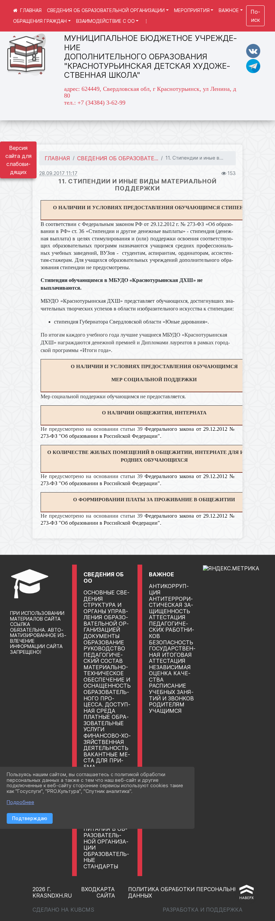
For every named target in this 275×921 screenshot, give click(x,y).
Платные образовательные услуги (106, 723)
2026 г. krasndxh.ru (52, 892)
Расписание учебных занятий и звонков (171, 691)
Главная (57, 158)
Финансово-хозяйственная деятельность (107, 741)
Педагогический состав (103, 658)
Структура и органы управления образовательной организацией (106, 617)
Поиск (255, 15)
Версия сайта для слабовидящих (18, 160)
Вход (89, 889)
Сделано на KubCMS (63, 909)
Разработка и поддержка (202, 909)
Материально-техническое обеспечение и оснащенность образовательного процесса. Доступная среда (107, 689)
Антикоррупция (169, 589)
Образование (104, 642)
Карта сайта (106, 892)
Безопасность (171, 642)
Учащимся (165, 710)
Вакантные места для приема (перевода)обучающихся (123, 763)
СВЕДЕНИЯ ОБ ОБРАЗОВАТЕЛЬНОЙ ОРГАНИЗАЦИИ (106, 10)
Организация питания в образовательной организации (106, 835)
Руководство (104, 648)
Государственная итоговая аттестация (172, 654)
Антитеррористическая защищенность (171, 605)
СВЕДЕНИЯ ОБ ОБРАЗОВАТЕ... (117, 158)
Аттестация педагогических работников (171, 626)
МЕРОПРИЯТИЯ (192, 10)
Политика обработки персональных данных (185, 892)
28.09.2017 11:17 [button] (58, 173)
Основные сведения (106, 595)
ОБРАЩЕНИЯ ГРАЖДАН (40, 21)
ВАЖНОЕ (229, 10)
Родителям (166, 704)
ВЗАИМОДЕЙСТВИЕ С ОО (105, 21)
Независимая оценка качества (170, 673)
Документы (101, 636)
